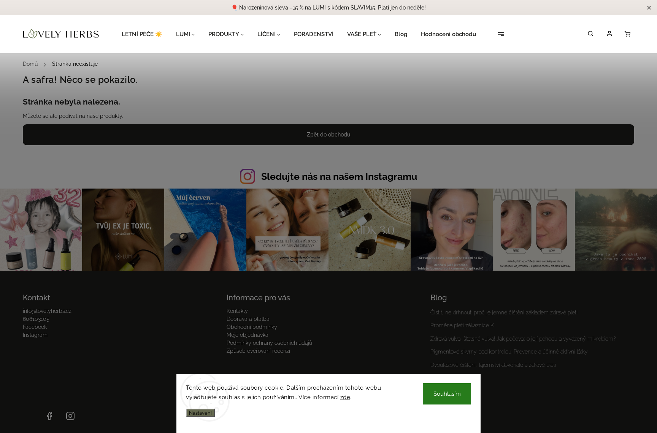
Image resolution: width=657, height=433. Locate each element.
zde (345, 397)
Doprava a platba (248, 319)
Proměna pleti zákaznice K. (462, 325)
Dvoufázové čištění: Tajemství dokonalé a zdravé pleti (493, 365)
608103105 (36, 319)
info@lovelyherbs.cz (47, 311)
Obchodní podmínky (252, 327)
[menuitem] (145, 34)
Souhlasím (447, 393)
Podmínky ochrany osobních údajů (269, 343)
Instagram (35, 335)
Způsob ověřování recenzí (258, 351)
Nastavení (200, 413)
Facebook (35, 327)
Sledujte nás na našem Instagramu (339, 176)
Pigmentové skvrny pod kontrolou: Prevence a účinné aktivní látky (509, 352)
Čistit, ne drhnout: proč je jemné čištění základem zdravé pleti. (504, 312)
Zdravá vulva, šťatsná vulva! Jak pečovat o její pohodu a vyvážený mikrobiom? (523, 339)
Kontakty (237, 311)
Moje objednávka (247, 335)
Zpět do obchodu (328, 135)
